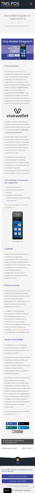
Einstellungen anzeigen (18, 486)
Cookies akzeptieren (17, 476)
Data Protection (19, 490)
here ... (14, 208)
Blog (19, 22)
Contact (18, 330)
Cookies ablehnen (17, 481)
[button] (11, 423)
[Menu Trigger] (30, 3)
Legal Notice (27, 490)
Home (12, 22)
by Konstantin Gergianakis (13, 440)
